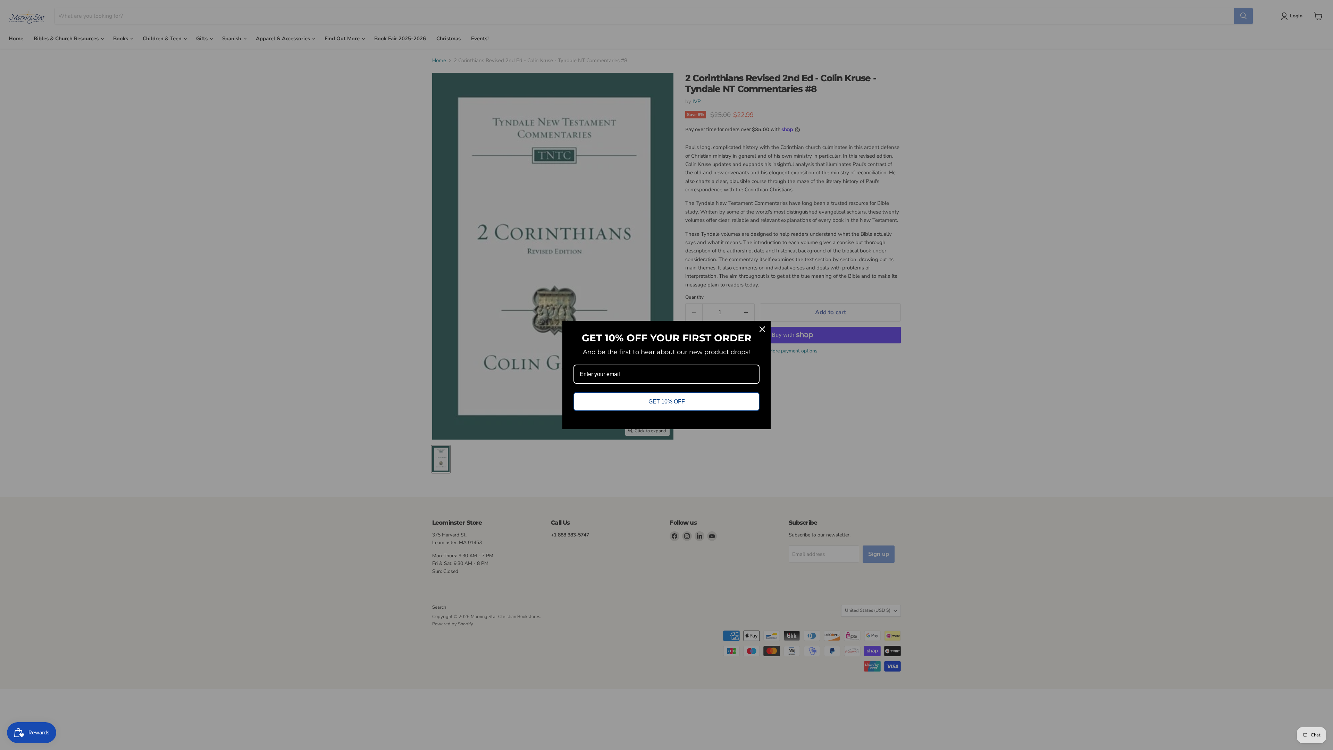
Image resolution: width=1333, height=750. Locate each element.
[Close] (762, 329)
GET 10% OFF (666, 402)
